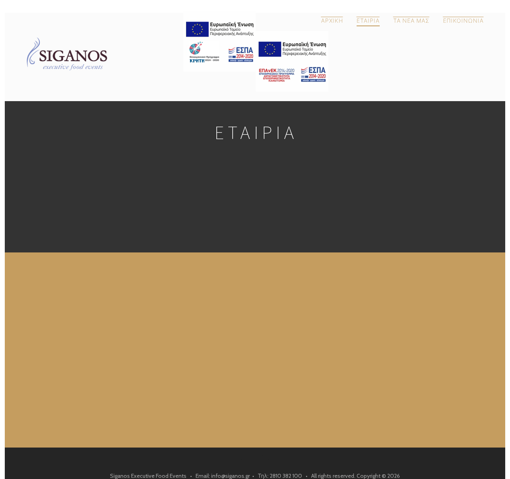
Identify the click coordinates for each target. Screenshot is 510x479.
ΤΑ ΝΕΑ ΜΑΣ (411, 20)
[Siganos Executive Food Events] (102, 53)
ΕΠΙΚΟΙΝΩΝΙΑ (463, 20)
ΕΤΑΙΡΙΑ (368, 20)
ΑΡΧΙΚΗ (332, 20)
